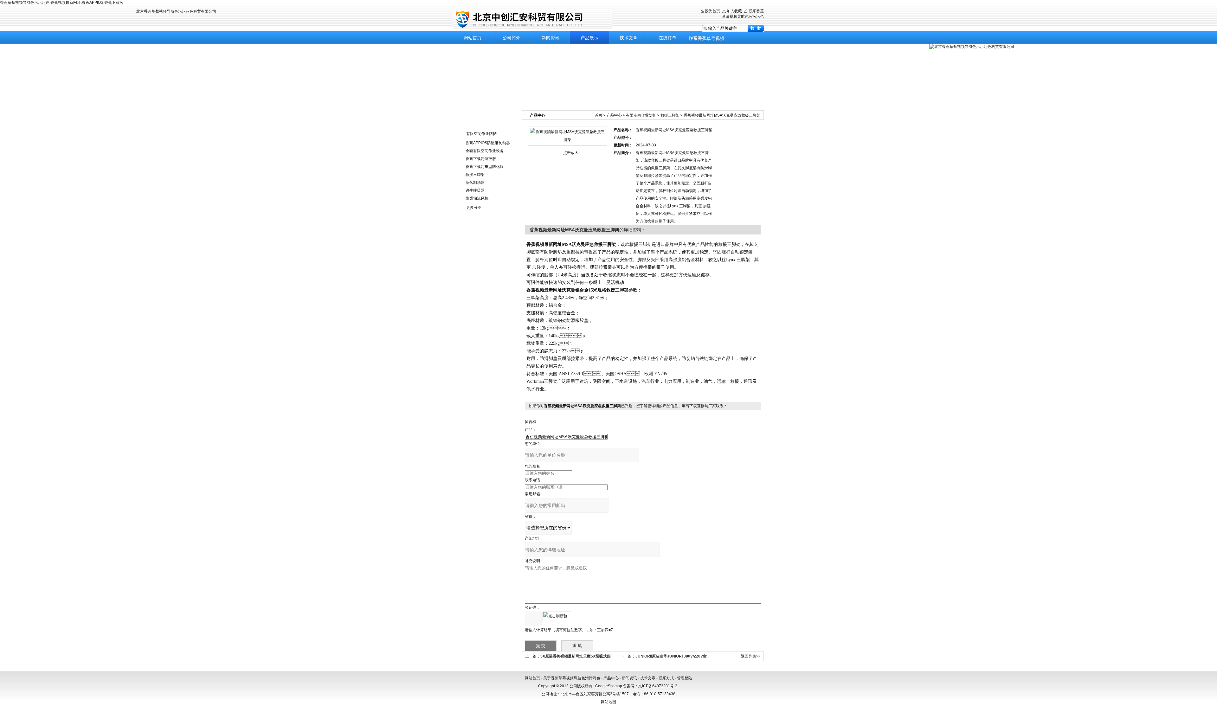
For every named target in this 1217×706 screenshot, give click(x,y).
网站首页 (472, 37)
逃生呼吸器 (475, 190)
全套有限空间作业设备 (485, 151)
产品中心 (614, 115)
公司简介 (511, 37)
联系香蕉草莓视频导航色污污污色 (706, 40)
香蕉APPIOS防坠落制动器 (488, 143)
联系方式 (666, 678)
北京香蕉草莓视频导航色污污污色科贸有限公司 (532, 19)
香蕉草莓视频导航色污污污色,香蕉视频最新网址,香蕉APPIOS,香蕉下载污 (61, 2)
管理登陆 (684, 678)
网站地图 (608, 702)
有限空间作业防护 (481, 134)
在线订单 (667, 37)
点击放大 (570, 153)
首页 (598, 115)
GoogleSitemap (608, 686)
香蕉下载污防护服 (481, 159)
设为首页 (712, 11)
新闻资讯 (550, 37)
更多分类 (473, 207)
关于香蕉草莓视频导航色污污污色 (571, 678)
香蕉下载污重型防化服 (485, 166)
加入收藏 (734, 11)
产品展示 (589, 37)
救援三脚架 (475, 174)
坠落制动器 (475, 182)
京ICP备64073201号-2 (657, 686)
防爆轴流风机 (477, 198)
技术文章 (628, 37)
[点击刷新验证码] (557, 617)
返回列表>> (751, 656)
